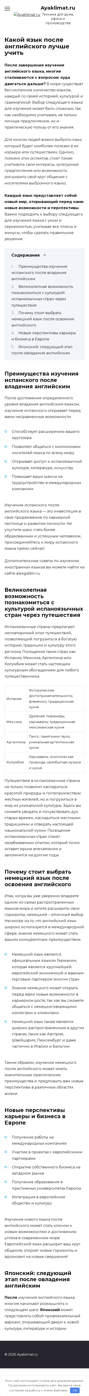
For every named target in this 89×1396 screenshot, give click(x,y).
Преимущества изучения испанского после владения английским (39, 272)
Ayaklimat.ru (58, 8)
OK (75, 1390)
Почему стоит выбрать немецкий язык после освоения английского (42, 319)
